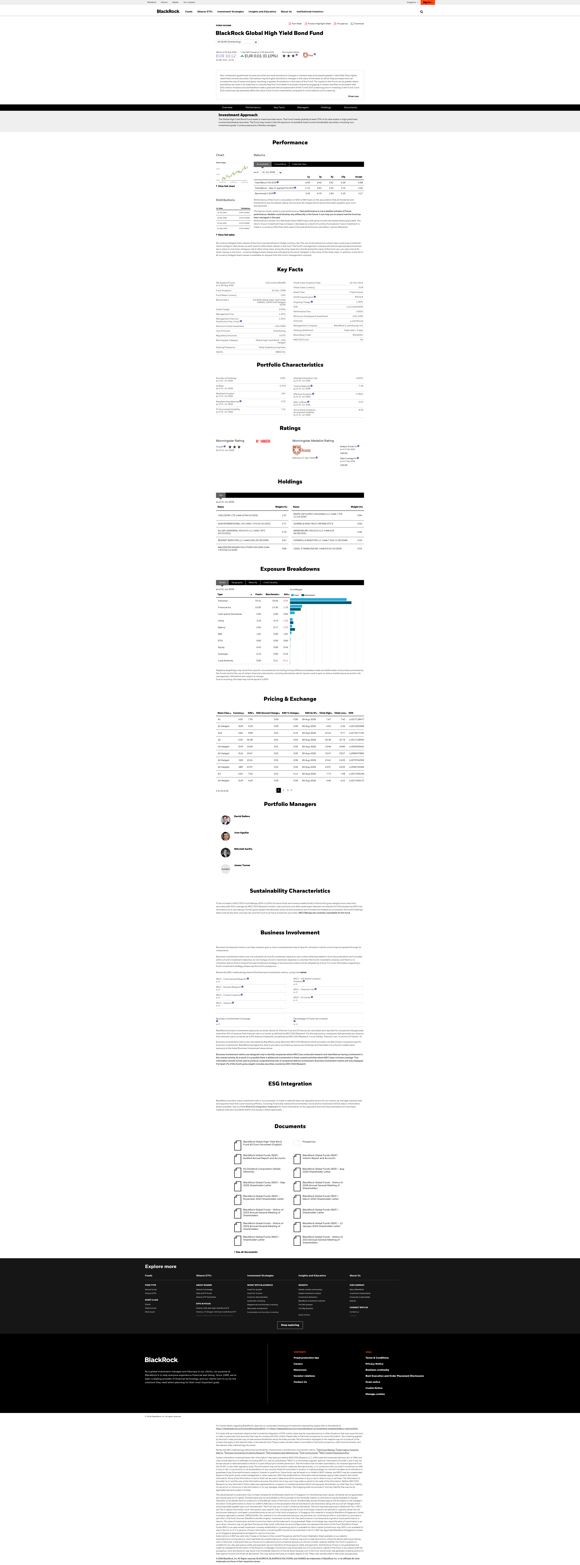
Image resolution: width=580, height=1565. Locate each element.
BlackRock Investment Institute (311, 1301)
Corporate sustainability (360, 1297)
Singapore (411, 2)
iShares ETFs (150, 1293)
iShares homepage (204, 1290)
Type (220, 594)
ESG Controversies (308, 1453)
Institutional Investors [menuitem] (310, 12)
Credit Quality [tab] (270, 583)
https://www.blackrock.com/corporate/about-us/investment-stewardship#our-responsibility (314, 1429)
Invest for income (254, 1293)
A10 (220, 733)
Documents (350, 107)
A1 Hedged (223, 726)
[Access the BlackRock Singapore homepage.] (162, 1362)
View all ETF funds (204, 1293)
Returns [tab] (259, 155)
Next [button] (291, 790)
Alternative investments (257, 1308)
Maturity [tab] (253, 583)
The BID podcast (305, 1305)
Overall (220, 447)
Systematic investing (256, 1301)
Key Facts (279, 107)
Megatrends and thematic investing (262, 1305)
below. (303, 972)
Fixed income (150, 1308)
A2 (219, 740)
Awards (353, 1301)
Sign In (426, 2)
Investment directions (307, 1297)
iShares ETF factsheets (206, 1297)
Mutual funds (151, 1290)
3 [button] (287, 790)
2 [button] (283, 790)
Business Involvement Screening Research (244, 1453)
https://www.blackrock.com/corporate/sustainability (241, 1429)
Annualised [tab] (262, 164)
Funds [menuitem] (188, 12)
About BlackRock (357, 1290)
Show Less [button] (353, 96)
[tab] (233, 172)
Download (359, 24)
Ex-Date (219, 208)
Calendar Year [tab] (299, 164)
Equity (147, 1304)
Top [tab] (221, 495)
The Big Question (305, 1308)
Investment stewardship (360, 1293)
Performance (253, 107)
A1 (219, 719)
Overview (227, 107)
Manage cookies (375, 1394)
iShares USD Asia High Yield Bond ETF (212, 1308)
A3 (219, 774)
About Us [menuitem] (286, 12)
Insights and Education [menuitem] (262, 12)
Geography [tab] (237, 583)
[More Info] (297, 55)
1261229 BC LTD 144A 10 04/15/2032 (238, 515)
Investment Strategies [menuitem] (230, 12)
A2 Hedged (223, 747)
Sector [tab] (222, 583)
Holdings (326, 107)
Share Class (223, 713)
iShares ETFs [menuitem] (205, 12)
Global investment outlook (309, 1293)
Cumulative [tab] (280, 164)
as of (256, 172)
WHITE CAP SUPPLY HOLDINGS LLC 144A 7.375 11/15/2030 (318, 515)
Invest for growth (254, 1290)
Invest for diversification (257, 1297)
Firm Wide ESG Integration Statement (259, 1107)
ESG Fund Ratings (326, 1450)
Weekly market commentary (310, 1290)
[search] (421, 12)
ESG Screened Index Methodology (282, 1453)
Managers (303, 107)
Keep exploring (290, 1325)
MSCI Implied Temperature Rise (334, 1453)
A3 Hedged (223, 781)
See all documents (247, 1252)
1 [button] (278, 790)
